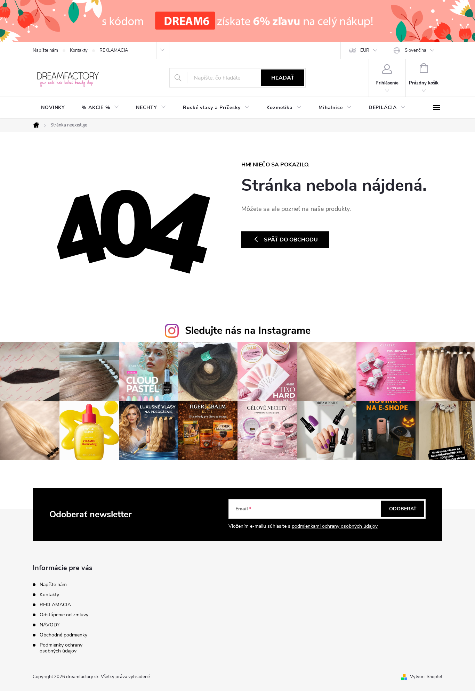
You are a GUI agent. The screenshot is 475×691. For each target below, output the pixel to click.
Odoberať (403, 508)
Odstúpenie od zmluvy (64, 614)
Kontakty (79, 50)
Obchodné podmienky (63, 635)
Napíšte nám (45, 50)
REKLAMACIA (113, 50)
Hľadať (282, 78)
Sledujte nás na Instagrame (248, 330)
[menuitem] (53, 107)
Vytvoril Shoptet (426, 677)
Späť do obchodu (291, 240)
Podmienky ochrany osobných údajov (61, 648)
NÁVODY (49, 625)
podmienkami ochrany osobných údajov (335, 526)
